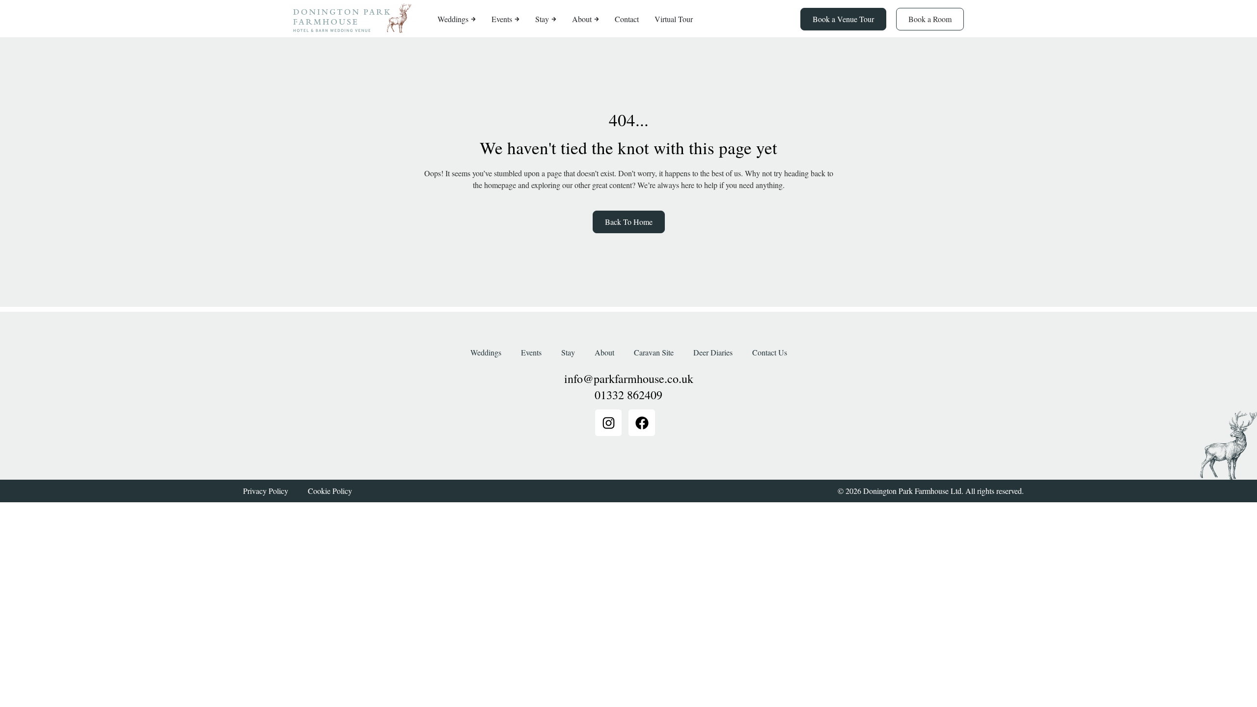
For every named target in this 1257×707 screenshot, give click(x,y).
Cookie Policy (330, 491)
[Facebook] (641, 422)
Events (531, 352)
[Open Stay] (553, 19)
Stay (568, 352)
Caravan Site (654, 352)
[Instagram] (608, 422)
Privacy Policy (265, 491)
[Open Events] (517, 19)
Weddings (485, 352)
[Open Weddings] (473, 19)
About (604, 352)
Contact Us (769, 352)
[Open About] (596, 19)
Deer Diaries (713, 352)
